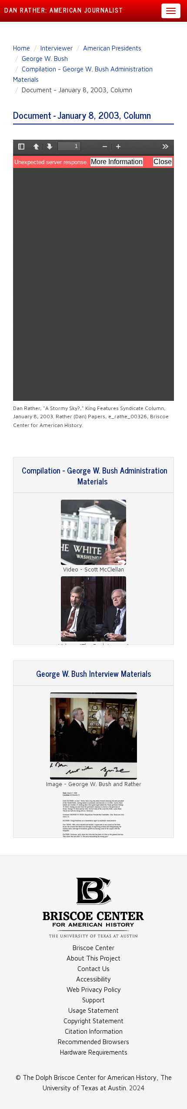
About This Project (93, 958)
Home (21, 48)
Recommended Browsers (93, 1041)
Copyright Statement (93, 1021)
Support (93, 1000)
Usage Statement (93, 1010)
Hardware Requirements (93, 1052)
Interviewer (56, 48)
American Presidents (112, 48)
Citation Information (94, 1031)
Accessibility (93, 979)
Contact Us (93, 968)
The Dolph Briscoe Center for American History (90, 1077)
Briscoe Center (93, 947)
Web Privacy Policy (94, 989)
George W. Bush (45, 58)
